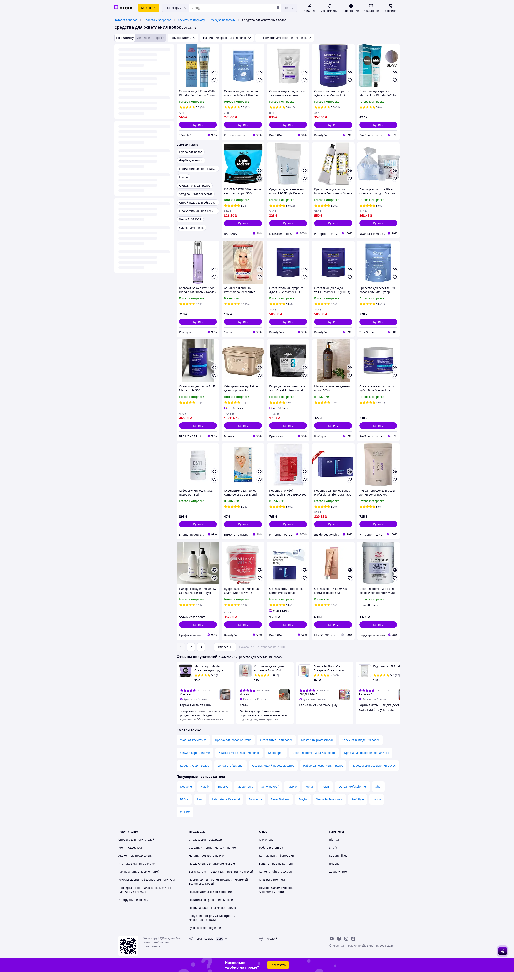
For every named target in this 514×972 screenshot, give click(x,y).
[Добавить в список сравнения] (214, 72)
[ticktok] (353, 938)
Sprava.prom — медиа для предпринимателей (221, 871)
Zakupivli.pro (338, 871)
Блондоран (276, 753)
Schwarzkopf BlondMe (195, 753)
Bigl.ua (334, 839)
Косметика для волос (194, 765)
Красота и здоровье (157, 20)
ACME (325, 786)
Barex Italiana (280, 799)
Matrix (205, 786)
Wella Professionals (329, 799)
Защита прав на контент (276, 863)
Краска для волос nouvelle (233, 740)
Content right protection (275, 871)
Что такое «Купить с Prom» (136, 863)
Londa (377, 799)
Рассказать (278, 965)
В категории (173, 8)
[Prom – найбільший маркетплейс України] (123, 7)
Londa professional (230, 765)
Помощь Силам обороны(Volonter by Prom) (276, 890)
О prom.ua (266, 839)
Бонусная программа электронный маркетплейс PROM (213, 918)
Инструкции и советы (133, 900)
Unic (200, 799)
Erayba (303, 799)
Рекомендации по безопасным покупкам (146, 879)
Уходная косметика (193, 740)
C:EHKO (185, 812)
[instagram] (346, 938)
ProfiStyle (357, 799)
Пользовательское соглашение (210, 892)
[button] (198, 125)
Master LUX (245, 786)
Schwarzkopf (269, 786)
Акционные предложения (136, 855)
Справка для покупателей (136, 839)
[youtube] (331, 938)
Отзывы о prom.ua (272, 879)
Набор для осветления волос (323, 765)
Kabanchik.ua (338, 855)
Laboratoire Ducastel (226, 799)
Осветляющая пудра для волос (313, 753)
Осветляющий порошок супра (273, 765)
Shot (378, 786)
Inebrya (223, 786)
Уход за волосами (223, 20)
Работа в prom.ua (271, 847)
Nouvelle (186, 786)
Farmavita (255, 799)
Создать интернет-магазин (207, 847)
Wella (309, 786)
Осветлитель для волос (276, 740)
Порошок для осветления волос (374, 765)
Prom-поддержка (130, 847)
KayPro (292, 786)
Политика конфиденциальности (211, 900)
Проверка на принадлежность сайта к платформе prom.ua (144, 890)
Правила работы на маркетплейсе (213, 908)
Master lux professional (317, 740)
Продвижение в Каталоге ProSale (212, 863)
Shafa (333, 847)
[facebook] (339, 938)
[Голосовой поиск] (278, 8)
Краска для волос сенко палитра (366, 753)
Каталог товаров (125, 20)
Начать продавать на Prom (207, 855)
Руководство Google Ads (205, 928)
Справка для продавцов (205, 839)
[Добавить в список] (214, 80)
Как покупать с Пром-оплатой (139, 871)
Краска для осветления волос (239, 753)
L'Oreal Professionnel (352, 786)
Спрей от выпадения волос (360, 740)
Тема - (205, 938)
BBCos (184, 799)
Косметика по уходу (191, 20)
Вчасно (334, 863)
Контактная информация (276, 855)
